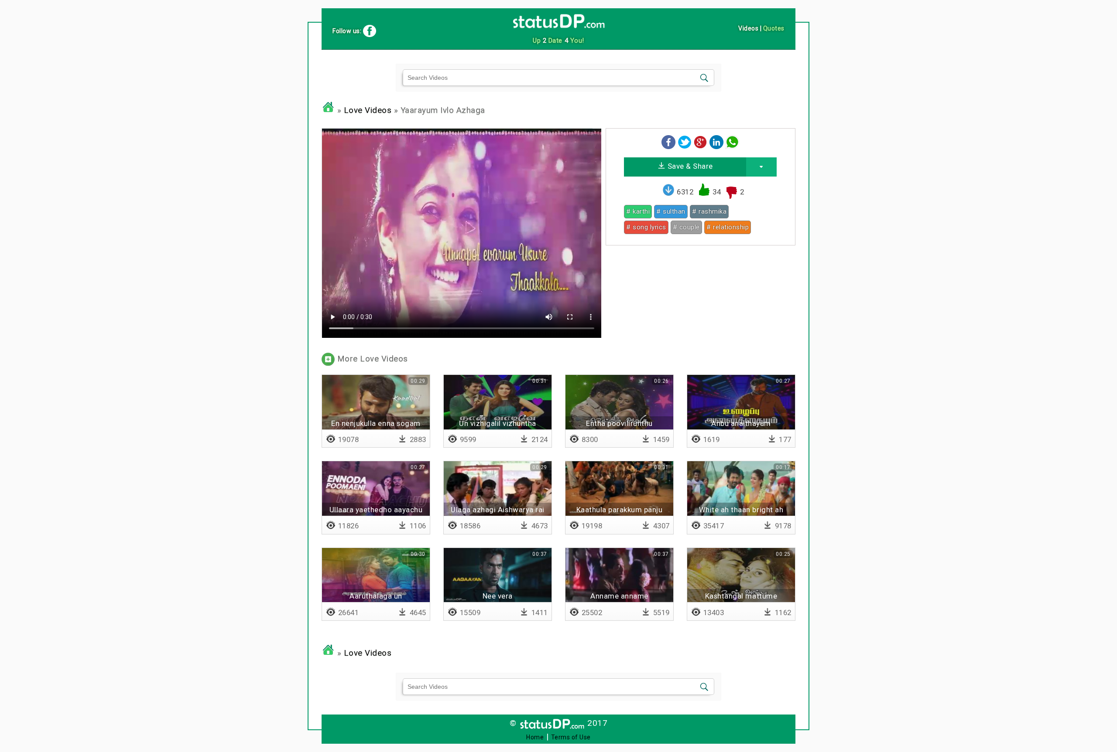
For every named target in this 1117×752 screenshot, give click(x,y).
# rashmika (709, 211)
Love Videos (368, 110)
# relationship (727, 227)
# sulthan (670, 211)
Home (535, 737)
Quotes (774, 28)
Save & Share (689, 166)
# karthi (638, 211)
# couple (686, 227)
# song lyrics (646, 227)
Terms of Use (571, 737)
